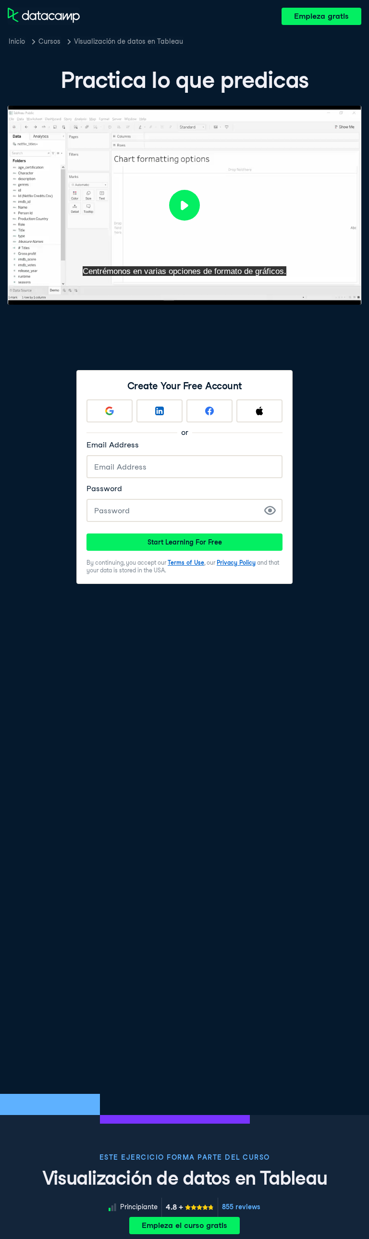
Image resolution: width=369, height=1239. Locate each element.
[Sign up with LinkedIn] (159, 410)
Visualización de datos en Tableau (128, 41)
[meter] (190, 1207)
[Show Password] (270, 510)
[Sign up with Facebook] (209, 410)
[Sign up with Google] (109, 410)
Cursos (49, 41)
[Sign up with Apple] (259, 410)
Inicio (17, 41)
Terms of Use (186, 562)
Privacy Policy (236, 562)
